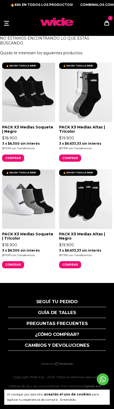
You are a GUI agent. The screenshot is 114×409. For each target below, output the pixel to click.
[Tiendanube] (57, 364)
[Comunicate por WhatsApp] (103, 379)
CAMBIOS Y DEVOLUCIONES (57, 345)
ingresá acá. (93, 386)
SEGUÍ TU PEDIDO (57, 301)
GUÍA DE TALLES (57, 312)
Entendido (68, 400)
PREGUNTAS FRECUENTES (57, 323)
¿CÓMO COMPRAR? (57, 334)
